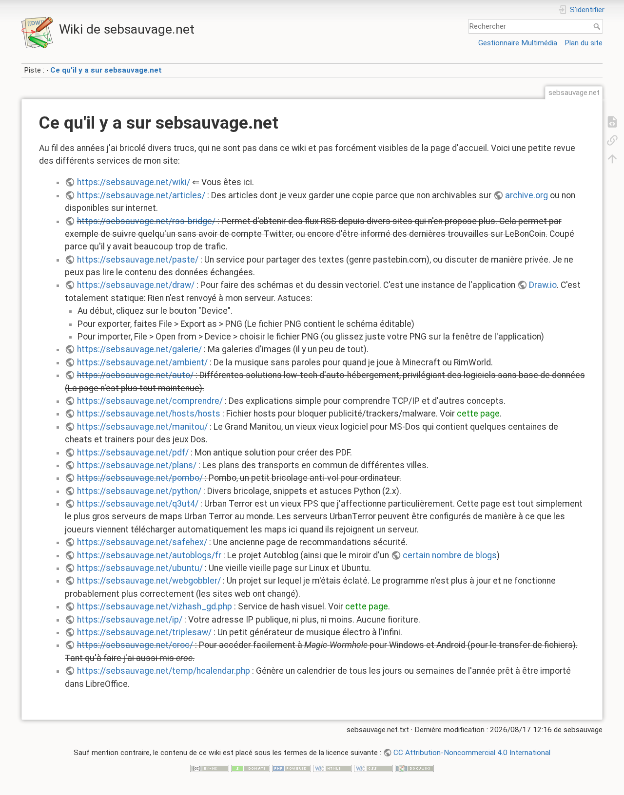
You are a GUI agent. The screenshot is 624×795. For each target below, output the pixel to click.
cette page (478, 413)
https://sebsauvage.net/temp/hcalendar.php (163, 671)
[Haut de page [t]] (612, 158)
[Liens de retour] (612, 140)
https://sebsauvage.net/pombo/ (140, 478)
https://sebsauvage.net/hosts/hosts (148, 413)
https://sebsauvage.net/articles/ (141, 195)
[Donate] (250, 767)
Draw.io (543, 285)
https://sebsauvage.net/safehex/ (142, 542)
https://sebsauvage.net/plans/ (136, 465)
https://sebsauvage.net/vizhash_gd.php (154, 606)
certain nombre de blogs (450, 555)
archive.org (526, 195)
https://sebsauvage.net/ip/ (129, 620)
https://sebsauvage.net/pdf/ (133, 452)
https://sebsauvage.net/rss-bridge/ (146, 221)
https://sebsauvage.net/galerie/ (139, 349)
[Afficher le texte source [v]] (612, 121)
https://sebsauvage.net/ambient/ (142, 362)
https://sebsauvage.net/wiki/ (133, 182)
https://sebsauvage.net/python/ (139, 491)
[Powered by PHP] (291, 767)
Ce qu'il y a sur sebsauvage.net (106, 70)
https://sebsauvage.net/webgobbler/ (149, 581)
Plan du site (584, 42)
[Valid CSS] (373, 767)
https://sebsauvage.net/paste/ (137, 260)
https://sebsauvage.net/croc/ (135, 645)
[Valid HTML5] (332, 767)
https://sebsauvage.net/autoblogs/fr (149, 555)
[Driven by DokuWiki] (414, 767)
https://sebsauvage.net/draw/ (136, 285)
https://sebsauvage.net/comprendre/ (150, 401)
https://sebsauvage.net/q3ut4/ (137, 504)
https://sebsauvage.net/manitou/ (142, 427)
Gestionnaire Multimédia (517, 42)
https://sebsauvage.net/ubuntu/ (140, 568)
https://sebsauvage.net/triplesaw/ (144, 632)
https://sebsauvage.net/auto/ (135, 375)
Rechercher (598, 26)
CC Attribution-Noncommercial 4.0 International (471, 752)
